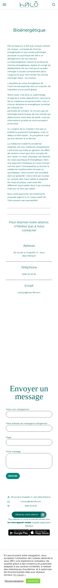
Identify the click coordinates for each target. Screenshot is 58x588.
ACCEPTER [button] (33, 581)
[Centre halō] (29, 4)
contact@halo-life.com (29, 292)
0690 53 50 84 (29, 274)
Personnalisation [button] (14, 581)
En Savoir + (19, 574)
